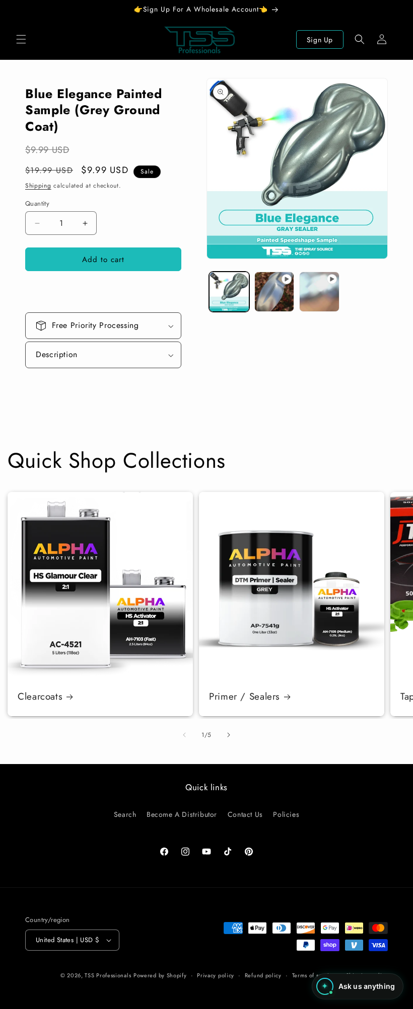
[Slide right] (229, 735)
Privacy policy (215, 975)
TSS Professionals (108, 975)
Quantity (37, 203)
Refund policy (263, 975)
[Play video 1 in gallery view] (274, 292)
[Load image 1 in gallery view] (229, 292)
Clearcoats (40, 697)
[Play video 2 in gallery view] (319, 292)
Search (125, 814)
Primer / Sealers (244, 697)
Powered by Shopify (160, 975)
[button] (21, 39)
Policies (286, 814)
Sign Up (320, 40)
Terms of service (313, 975)
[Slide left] (184, 735)
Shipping (38, 185)
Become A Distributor (182, 814)
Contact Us (245, 814)
